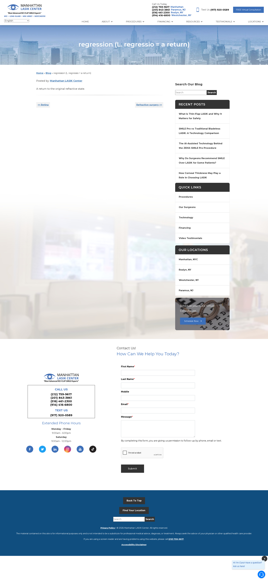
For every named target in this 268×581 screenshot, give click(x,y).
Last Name (128, 379)
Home (85, 21)
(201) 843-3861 (161, 9)
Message (127, 416)
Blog (48, 73)
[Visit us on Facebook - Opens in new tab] (29, 449)
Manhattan (177, 7)
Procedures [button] (134, 21)
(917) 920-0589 (219, 9)
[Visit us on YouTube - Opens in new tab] (80, 449)
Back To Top (134, 500)
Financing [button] (163, 21)
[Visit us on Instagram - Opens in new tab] (67, 449)
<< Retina (43, 104)
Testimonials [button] (224, 21)
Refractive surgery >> (149, 104)
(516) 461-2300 (161, 12)
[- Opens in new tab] (92, 449)
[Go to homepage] (24, 10)
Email (125, 404)
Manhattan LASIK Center (66, 80)
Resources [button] (193, 21)
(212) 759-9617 (160, 7)
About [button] (106, 21)
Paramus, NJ (178, 9)
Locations (254, 21)
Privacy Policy (107, 528)
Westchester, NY (181, 15)
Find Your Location (134, 510)
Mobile (125, 391)
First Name (128, 366)
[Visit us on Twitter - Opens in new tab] (42, 449)
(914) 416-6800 (161, 15)
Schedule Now (191, 321)
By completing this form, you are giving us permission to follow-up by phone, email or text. (171, 440)
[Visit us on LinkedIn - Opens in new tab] (55, 449)
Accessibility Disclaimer (134, 544)
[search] (212, 92)
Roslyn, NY (177, 12)
